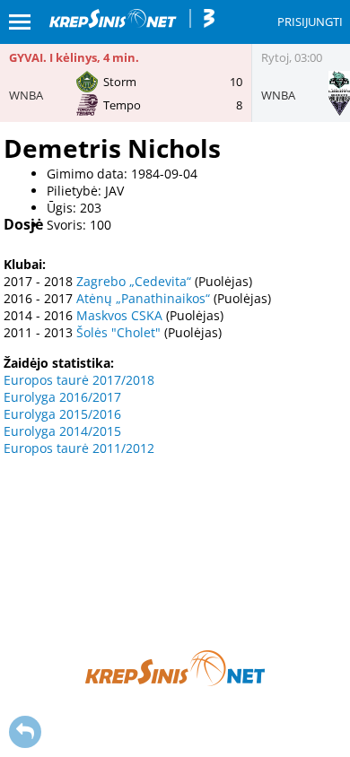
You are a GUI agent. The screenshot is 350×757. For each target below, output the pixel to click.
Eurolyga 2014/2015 (62, 430)
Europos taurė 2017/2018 (79, 379)
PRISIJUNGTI (310, 21)
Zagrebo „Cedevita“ (133, 281)
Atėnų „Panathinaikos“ (143, 298)
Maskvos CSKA (119, 315)
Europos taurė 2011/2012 (79, 448)
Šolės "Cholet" (118, 332)
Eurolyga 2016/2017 (62, 396)
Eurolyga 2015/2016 (62, 413)
